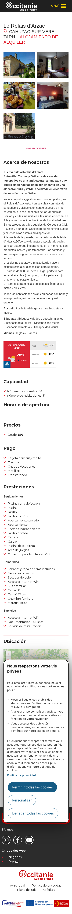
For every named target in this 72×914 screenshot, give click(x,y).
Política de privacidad (21, 775)
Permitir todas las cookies (32, 787)
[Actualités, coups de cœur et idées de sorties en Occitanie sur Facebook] (17, 840)
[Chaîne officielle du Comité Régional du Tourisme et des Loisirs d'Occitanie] (29, 840)
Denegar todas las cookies (33, 813)
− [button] (8, 659)
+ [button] (8, 654)
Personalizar (22, 800)
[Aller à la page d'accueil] (21, 6)
